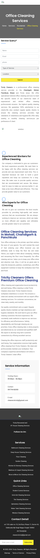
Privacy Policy (31, 553)
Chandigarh (28, 90)
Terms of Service (18, 553)
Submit (20, 80)
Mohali (36, 90)
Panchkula (4, 93)
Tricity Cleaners (7, 87)
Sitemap (7, 553)
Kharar (12, 93)
